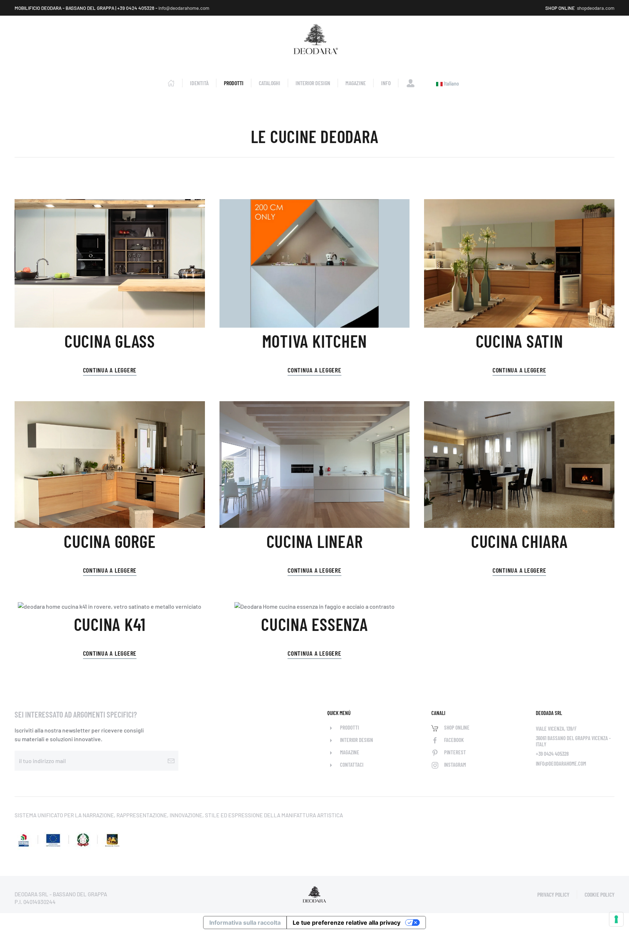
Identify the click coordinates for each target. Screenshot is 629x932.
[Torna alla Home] (314, 40)
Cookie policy (599, 894)
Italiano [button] (451, 83)
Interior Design (313, 82)
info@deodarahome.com (183, 8)
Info (386, 82)
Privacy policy (553, 894)
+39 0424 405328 (552, 753)
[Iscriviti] (171, 761)
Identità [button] (199, 82)
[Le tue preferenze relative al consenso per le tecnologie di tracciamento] (616, 919)
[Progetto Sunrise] (69, 837)
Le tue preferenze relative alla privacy (346, 922)
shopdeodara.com (595, 8)
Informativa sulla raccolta (245, 922)
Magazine (355, 82)
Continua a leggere (110, 370)
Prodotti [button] (234, 82)
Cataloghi (269, 82)
